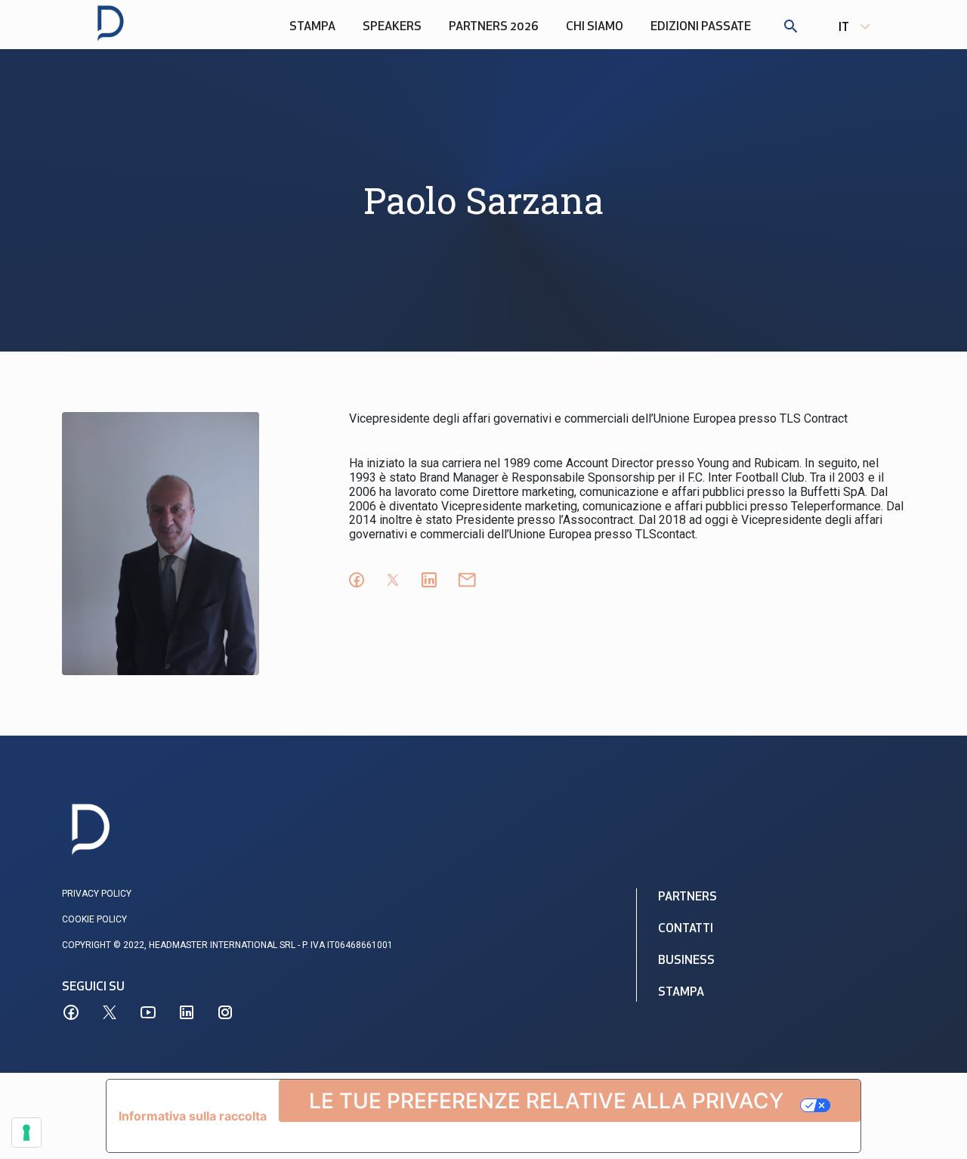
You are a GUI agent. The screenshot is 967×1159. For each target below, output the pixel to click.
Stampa (312, 27)
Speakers (392, 27)
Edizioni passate (700, 27)
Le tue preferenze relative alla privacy (546, 1101)
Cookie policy (94, 919)
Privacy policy (96, 893)
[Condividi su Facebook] (356, 579)
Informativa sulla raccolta (193, 1115)
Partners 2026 (494, 27)
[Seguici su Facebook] (71, 1012)
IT (844, 28)
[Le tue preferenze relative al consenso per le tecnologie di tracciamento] (26, 1132)
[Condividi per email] (467, 579)
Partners (687, 897)
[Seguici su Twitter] (109, 1012)
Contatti (685, 929)
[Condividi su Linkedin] (429, 579)
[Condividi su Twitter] (392, 579)
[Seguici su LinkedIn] (187, 1012)
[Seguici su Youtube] (148, 1012)
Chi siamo (594, 27)
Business (686, 961)
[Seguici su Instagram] (225, 1012)
